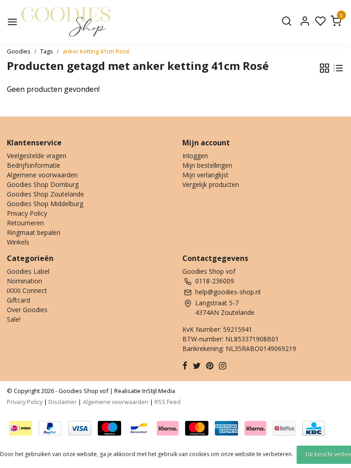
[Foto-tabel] (324, 68)
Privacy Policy (27, 213)
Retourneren (25, 222)
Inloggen (195, 155)
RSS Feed (167, 402)
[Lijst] (338, 68)
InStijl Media (158, 391)
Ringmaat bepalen (33, 232)
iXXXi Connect (27, 290)
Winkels (18, 242)
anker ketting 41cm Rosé (96, 51)
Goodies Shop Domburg (43, 184)
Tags (46, 51)
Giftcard (18, 300)
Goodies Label (28, 271)
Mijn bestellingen (207, 165)
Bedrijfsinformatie (33, 165)
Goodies (19, 51)
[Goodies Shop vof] (66, 22)
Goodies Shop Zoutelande (45, 194)
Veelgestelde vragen (36, 155)
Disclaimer (62, 402)
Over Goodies (27, 309)
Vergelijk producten (210, 184)
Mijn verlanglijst (205, 174)
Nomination (24, 281)
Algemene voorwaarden (42, 174)
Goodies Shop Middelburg (45, 203)
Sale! (14, 319)
